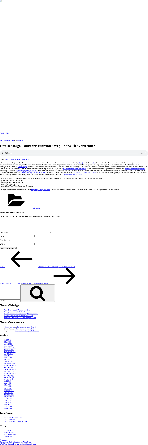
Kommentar (4, 232)
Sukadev (20, 140)
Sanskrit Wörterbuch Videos (86, 173)
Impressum (3, 440)
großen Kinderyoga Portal (73, 174)
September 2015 (9, 377)
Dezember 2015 (9, 371)
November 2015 (9, 373)
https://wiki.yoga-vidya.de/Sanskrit (33, 173)
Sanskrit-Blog (4, 133)
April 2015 (8, 387)
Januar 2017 (8, 361)
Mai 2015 (7, 385)
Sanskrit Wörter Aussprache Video (16, 421)
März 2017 (8, 358)
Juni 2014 (7, 402)
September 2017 (9, 352)
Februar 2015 (9, 391)
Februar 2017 (9, 359)
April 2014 (8, 406)
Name (2, 236)
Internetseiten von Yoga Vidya (135, 169)
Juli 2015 (7, 381)
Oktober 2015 (9, 375)
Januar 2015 (8, 393)
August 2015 (8, 379)
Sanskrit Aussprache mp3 (13, 417)
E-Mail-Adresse (6, 240)
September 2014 (9, 397)
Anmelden (7, 430)
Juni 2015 (7, 383)
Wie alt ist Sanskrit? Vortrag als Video (17, 310)
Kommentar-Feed (10, 434)
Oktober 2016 (9, 367)
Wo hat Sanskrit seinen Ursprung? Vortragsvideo (21, 314)
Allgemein (36, 208)
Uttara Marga (22, 167)
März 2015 (8, 389)
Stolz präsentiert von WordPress (20, 442)
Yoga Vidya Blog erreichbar (40, 190)
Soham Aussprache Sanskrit (26, 327)
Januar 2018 (8, 346)
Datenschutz (4, 442)
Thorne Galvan (9, 327)
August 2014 (8, 398)
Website (2, 244)
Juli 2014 (7, 400)
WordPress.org (9, 436)
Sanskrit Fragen (9, 419)
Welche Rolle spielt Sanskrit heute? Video (18, 316)
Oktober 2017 (9, 350)
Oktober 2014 (9, 395)
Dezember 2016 (9, 363)
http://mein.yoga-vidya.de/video (26, 171)
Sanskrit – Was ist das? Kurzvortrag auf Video (20, 318)
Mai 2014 (7, 404)
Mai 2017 (7, 356)
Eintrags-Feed (9, 432)
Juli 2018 (7, 340)
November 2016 (9, 365)
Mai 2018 (7, 342)
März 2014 (8, 408)
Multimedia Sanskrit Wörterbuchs (74, 169)
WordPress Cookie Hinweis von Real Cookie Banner (18, 444)
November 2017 (9, 348)
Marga (81, 163)
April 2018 (8, 344)
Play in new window (13, 159)
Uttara (94, 163)
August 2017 (8, 354)
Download (25, 159)
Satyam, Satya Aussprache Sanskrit (27, 331)
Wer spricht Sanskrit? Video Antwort (16, 312)
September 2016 (9, 369)
